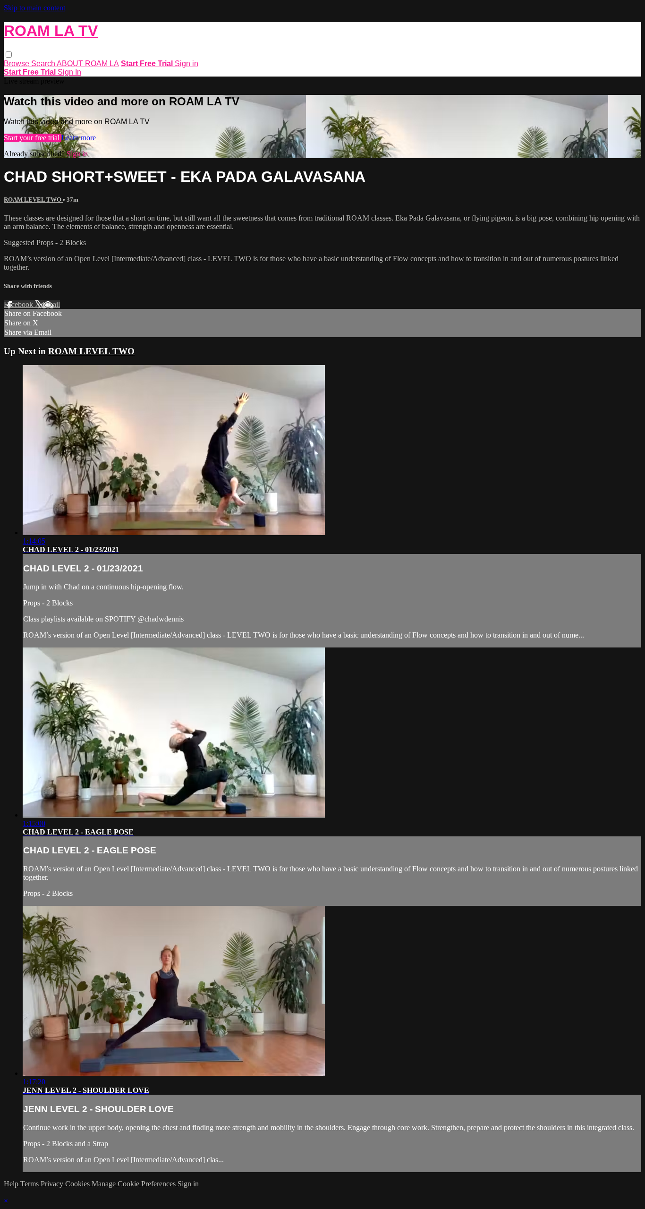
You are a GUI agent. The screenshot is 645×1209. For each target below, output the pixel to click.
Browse (17, 64)
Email (51, 304)
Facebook (19, 304)
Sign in (186, 64)
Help (12, 1184)
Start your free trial (32, 138)
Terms (30, 1184)
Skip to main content (34, 8)
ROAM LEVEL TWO (33, 199)
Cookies (78, 1184)
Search (44, 64)
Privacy (53, 1184)
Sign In (69, 72)
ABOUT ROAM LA (88, 64)
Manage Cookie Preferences (135, 1184)
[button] (9, 54)
